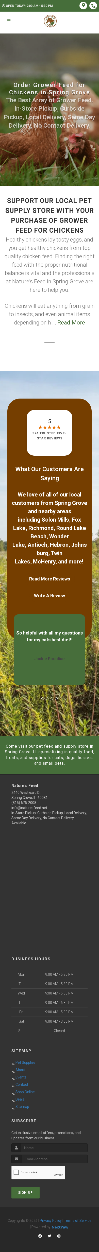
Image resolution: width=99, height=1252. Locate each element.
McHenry (44, 561)
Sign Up (25, 1192)
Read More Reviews (49, 578)
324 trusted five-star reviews (49, 435)
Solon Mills (55, 520)
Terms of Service (77, 1221)
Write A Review (49, 595)
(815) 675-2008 (23, 803)
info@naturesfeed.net (29, 808)
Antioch (37, 545)
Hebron (59, 545)
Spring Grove (71, 503)
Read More (71, 322)
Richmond (41, 528)
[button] (42, 698)
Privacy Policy (51, 1221)
